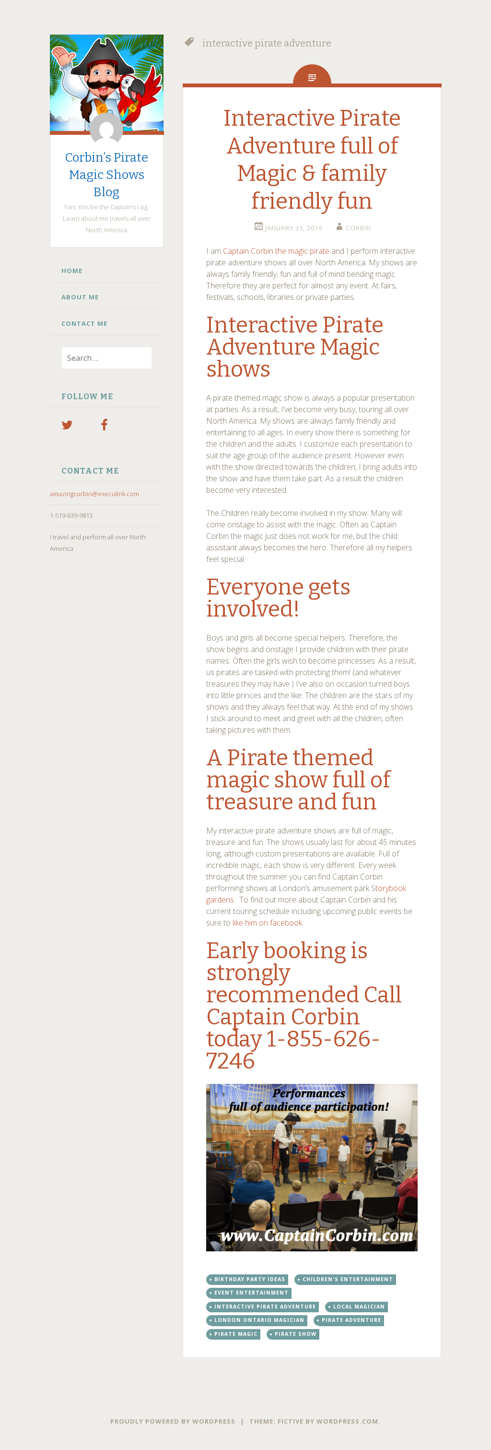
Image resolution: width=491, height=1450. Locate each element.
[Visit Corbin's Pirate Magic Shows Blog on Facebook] (104, 427)
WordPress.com (347, 1421)
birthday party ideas (249, 1279)
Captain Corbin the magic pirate (276, 251)
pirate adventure (351, 1320)
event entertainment (251, 1292)
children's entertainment (348, 1279)
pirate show (295, 1334)
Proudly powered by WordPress (172, 1421)
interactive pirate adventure (265, 1306)
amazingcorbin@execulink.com (94, 493)
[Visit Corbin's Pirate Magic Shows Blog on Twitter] (67, 427)
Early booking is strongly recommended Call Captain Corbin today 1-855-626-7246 (304, 1006)
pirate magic (235, 1334)
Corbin (358, 228)
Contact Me (84, 323)
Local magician (359, 1306)
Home (71, 270)
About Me (80, 297)
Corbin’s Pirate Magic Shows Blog (106, 175)
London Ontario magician (259, 1320)
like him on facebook (267, 922)
